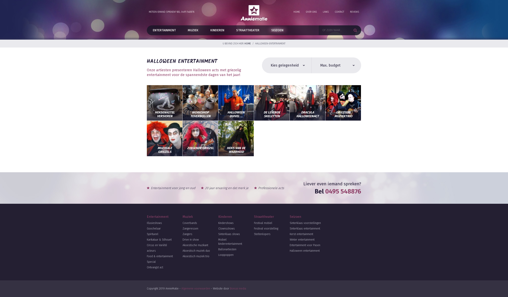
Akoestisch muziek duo (196, 250)
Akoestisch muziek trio (196, 256)
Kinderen (217, 30)
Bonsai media (238, 288)
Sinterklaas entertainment (305, 228)
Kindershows (226, 223)
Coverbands (190, 223)
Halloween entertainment (305, 250)
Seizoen (277, 30)
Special (151, 262)
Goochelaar (154, 228)
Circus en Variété (157, 245)
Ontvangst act (155, 267)
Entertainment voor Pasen (305, 245)
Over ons (311, 11)
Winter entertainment (302, 239)
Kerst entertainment (301, 234)
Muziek (193, 30)
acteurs (151, 250)
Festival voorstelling (266, 228)
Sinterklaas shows (229, 234)
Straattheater (247, 30)
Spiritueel (152, 234)
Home (296, 11)
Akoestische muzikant (195, 245)
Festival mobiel (263, 223)
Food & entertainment (160, 256)
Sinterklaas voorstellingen (305, 223)
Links (326, 11)
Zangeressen (190, 228)
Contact (339, 11)
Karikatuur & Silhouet (159, 239)
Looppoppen (226, 255)
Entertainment (164, 30)
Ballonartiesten (227, 249)
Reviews (354, 11)
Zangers (187, 234)
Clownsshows (226, 228)
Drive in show (191, 239)
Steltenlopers (262, 234)
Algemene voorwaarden (195, 288)
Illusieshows (154, 223)
